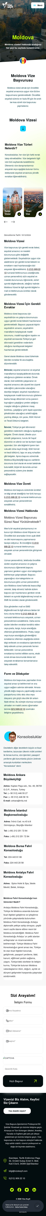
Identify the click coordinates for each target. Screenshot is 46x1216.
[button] (13, 222)
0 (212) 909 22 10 (12, 497)
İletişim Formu (23, 1002)
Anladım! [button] (37, 1204)
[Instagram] (27, 1190)
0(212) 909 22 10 (17, 1178)
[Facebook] (19, 1190)
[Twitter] (12, 1190)
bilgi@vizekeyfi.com (18, 1170)
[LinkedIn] (34, 1190)
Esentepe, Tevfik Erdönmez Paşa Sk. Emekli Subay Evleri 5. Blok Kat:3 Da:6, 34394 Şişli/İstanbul (24, 1160)
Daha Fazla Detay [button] (21, 1207)
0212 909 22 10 (18, 708)
